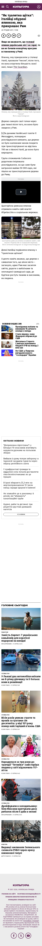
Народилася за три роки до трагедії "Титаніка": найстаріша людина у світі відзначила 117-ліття (20, 766)
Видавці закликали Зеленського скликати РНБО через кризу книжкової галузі (20, 850)
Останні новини (13, 441)
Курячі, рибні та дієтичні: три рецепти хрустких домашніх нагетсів (17, 507)
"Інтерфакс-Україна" (31, 921)
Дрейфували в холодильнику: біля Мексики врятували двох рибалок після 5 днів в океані (19, 808)
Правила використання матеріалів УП (21, 897)
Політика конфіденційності (28, 894)
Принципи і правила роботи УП (21, 900)
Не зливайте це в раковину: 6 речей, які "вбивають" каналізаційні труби (18, 496)
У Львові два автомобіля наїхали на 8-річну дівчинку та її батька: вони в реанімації (21, 679)
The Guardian (20, 67)
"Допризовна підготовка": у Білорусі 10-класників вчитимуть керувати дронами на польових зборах (20, 449)
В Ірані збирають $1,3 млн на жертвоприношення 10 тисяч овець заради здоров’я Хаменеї (19, 485)
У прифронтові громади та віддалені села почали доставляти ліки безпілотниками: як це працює (20, 473)
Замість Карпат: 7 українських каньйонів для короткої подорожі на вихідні (19, 637)
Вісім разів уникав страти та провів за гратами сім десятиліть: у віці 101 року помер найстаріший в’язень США (20, 722)
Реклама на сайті (9, 894)
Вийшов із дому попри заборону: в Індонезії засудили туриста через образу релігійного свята (21, 461)
